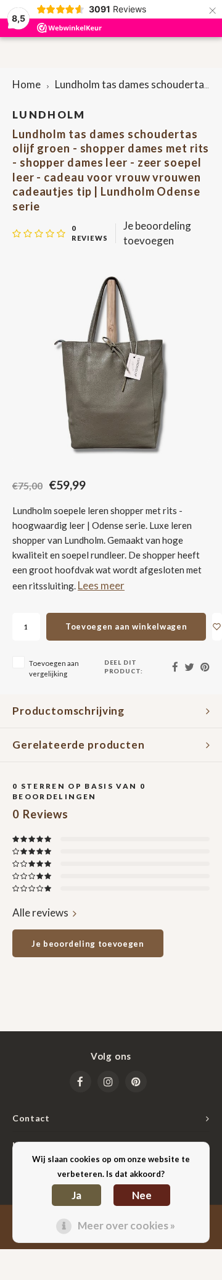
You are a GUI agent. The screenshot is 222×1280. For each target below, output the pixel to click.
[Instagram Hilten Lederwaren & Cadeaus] (108, 1081)
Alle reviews (40, 912)
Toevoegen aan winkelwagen (126, 626)
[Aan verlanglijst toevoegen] (217, 627)
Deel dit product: (124, 667)
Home (26, 84)
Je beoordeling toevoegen (157, 233)
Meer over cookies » (126, 1225)
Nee (142, 1195)
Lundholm (49, 114)
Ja (76, 1195)
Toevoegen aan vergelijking (54, 668)
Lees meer (101, 585)
